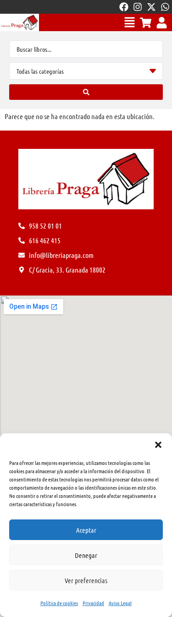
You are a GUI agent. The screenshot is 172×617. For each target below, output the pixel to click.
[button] (158, 444)
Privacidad (93, 602)
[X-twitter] (151, 6)
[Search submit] (86, 92)
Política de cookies (59, 602)
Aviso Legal (120, 602)
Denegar (86, 555)
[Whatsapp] (165, 6)
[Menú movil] (129, 22)
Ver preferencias (86, 580)
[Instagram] (137, 6)
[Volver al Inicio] (19, 22)
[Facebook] (123, 6)
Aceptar (86, 530)
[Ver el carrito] (145, 22)
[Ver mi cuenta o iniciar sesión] (161, 22)
